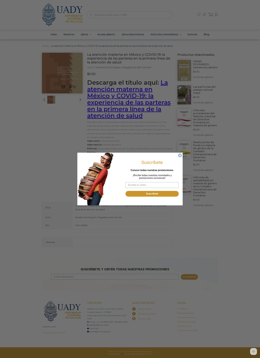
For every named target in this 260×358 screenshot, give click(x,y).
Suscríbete (152, 193)
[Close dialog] (179, 155)
